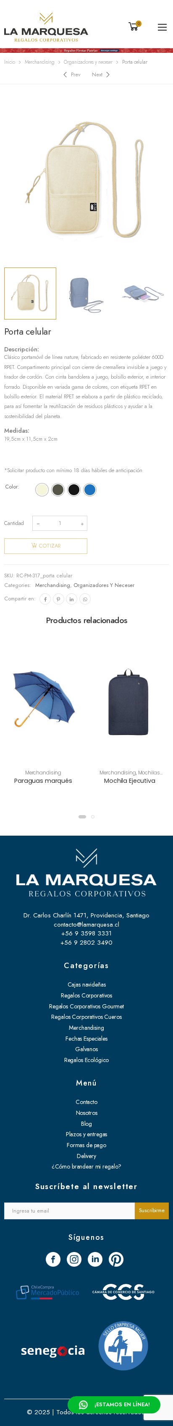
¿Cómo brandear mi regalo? (87, 1166)
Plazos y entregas (86, 1134)
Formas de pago (86, 1145)
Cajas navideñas (87, 984)
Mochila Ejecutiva (129, 781)
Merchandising (40, 62)
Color (11, 487)
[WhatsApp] (85, 599)
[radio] (42, 489)
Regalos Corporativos (86, 995)
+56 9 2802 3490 (86, 942)
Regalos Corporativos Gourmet (86, 1006)
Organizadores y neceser (88, 62)
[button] (82, 817)
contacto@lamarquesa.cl (86, 924)
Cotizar (50, 546)
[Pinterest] (58, 599)
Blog (86, 1124)
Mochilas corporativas (137, 775)
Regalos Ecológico (86, 1060)
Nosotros (86, 1113)
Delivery (86, 1156)
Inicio (9, 62)
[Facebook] (45, 599)
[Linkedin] (71, 599)
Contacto (86, 1102)
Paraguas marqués (43, 781)
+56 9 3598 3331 (86, 933)
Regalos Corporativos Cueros (86, 1017)
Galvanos (86, 1049)
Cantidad (14, 523)
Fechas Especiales (86, 1038)
